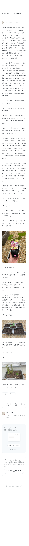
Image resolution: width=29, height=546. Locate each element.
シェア (20, 486)
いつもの (5, 394)
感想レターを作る (14, 445)
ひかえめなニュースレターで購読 (14, 471)
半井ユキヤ (9, 412)
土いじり (12, 394)
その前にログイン (14, 449)
